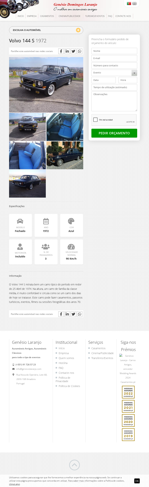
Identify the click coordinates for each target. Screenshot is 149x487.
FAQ (110, 16)
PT (129, 3)
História (63, 363)
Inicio (21, 16)
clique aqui (14, 484)
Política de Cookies (69, 386)
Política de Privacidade (63, 379)
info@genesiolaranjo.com (28, 368)
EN (134, 3)
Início (62, 348)
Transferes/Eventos (102, 358)
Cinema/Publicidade (69, 16)
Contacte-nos (123, 16)
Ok (137, 481)
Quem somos (66, 358)
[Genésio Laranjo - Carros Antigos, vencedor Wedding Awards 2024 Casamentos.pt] (128, 369)
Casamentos (47, 16)
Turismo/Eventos (95, 16)
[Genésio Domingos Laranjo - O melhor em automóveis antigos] (74, 7)
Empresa (32, 16)
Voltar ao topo (74, 465)
